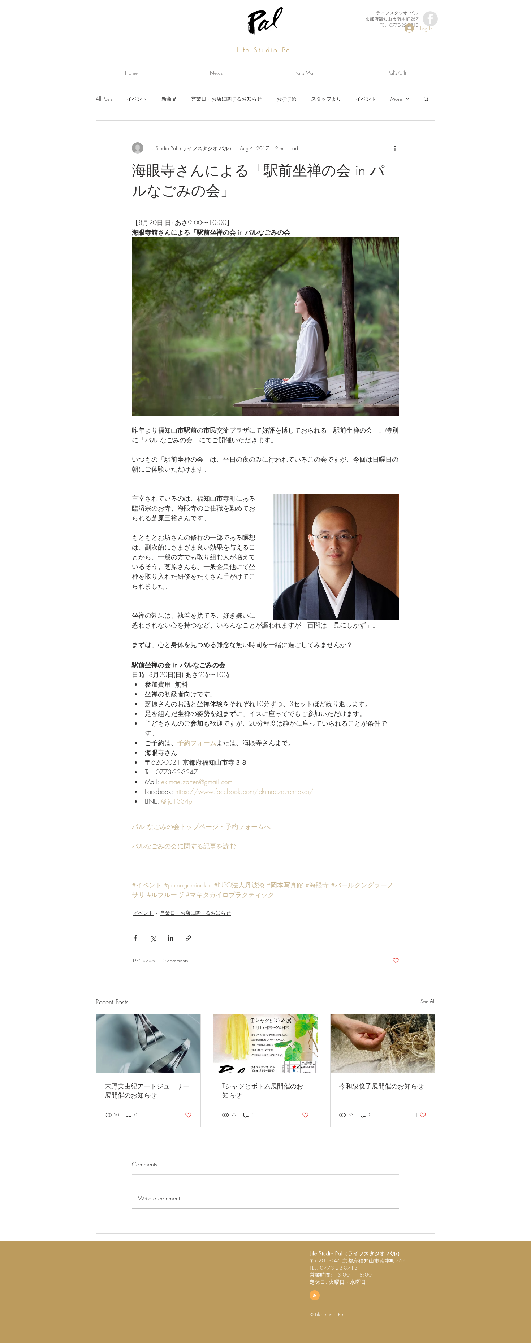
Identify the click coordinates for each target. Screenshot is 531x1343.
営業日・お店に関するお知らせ (226, 98)
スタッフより (326, 98)
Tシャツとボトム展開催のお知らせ (262, 1090)
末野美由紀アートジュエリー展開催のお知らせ (147, 1090)
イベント (137, 98)
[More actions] (394, 148)
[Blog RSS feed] (315, 1295)
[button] (426, 98)
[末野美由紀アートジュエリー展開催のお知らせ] (148, 1043)
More (396, 98)
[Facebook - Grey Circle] (430, 18)
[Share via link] (188, 938)
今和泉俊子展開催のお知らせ (381, 1086)
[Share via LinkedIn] (170, 938)
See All (427, 1001)
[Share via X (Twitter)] (153, 938)
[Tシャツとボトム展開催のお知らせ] (265, 1043)
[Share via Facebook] (135, 938)
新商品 (169, 98)
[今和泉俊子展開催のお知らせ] (383, 1043)
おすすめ (286, 98)
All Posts (104, 98)
